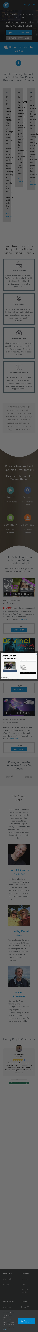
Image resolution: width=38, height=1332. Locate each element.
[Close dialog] (36, 653)
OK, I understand (26, 1321)
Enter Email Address (23, 659)
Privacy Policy (10, 1327)
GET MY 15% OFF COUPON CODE (28, 672)
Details (5, 1329)
